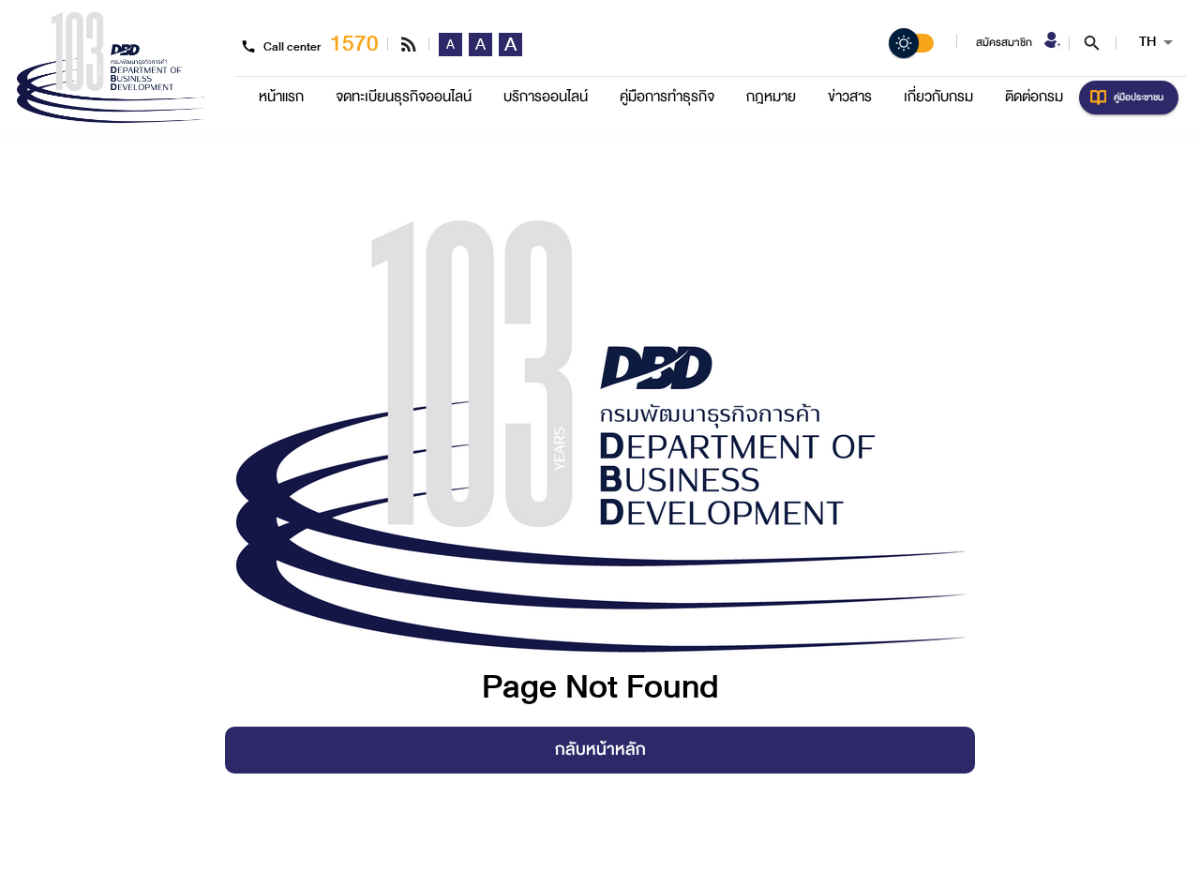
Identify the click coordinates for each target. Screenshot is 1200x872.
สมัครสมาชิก (1004, 43)
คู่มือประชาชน (1138, 97)
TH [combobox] (1147, 41)
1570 (354, 43)
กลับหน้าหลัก (600, 749)
